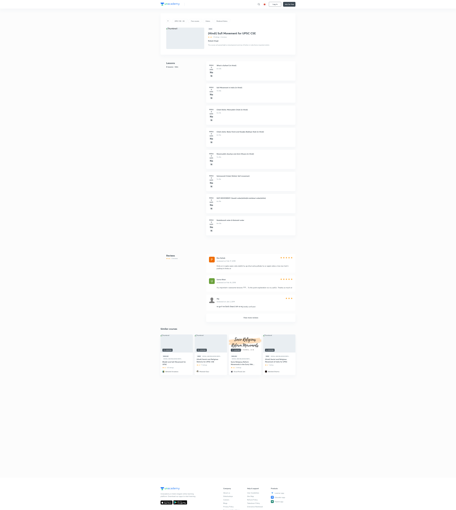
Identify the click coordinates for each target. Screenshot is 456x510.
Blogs (225, 503)
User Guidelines (253, 493)
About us (226, 493)
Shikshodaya (228, 496)
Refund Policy (252, 500)
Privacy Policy (228, 506)
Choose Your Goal (197, 4)
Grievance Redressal (255, 506)
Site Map (250, 496)
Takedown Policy (253, 503)
